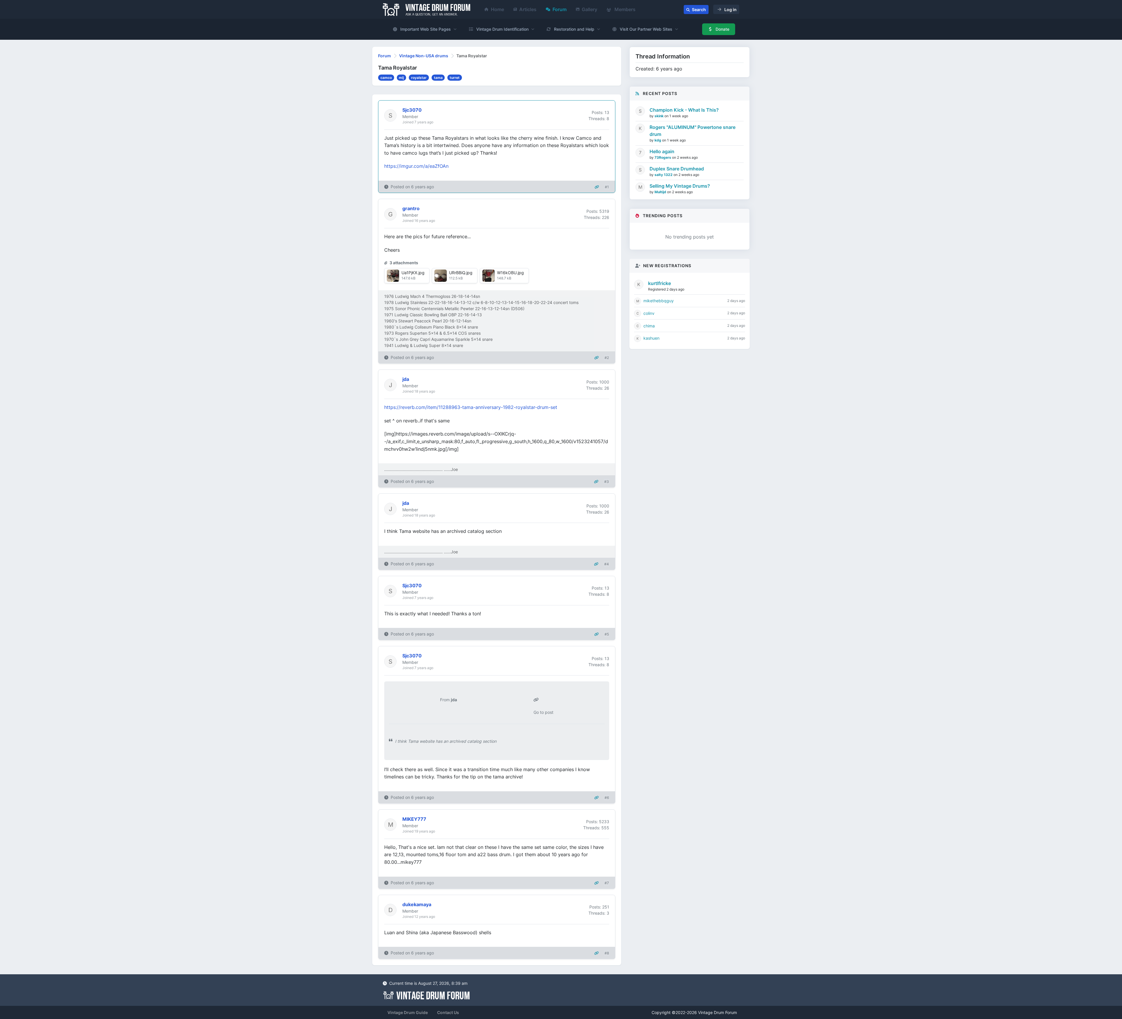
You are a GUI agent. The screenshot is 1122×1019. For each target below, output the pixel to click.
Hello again (662, 151)
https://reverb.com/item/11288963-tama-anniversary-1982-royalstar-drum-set (470, 407)
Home (497, 9)
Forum (560, 9)
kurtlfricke (659, 283)
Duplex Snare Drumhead (677, 169)
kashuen (651, 338)
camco (386, 77)
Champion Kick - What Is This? (684, 110)
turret (455, 77)
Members (624, 9)
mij (401, 77)
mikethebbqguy (658, 300)
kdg (658, 140)
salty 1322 (663, 174)
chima (649, 325)
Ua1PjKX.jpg (413, 272)
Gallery (589, 9)
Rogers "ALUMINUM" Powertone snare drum (692, 130)
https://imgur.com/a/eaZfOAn (416, 166)
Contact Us (448, 1012)
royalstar (419, 77)
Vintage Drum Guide (407, 1012)
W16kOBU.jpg (510, 272)
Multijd (660, 192)
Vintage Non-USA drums (423, 55)
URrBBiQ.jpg (460, 272)
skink (659, 116)
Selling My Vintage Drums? (680, 186)
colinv (648, 313)
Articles (527, 9)
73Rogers (663, 157)
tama (438, 77)
